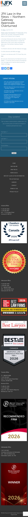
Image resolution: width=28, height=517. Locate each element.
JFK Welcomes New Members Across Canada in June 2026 (13, 101)
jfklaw (4, 30)
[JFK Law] (6, 5)
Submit (14, 153)
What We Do (14, 169)
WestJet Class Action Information (14, 176)
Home (14, 163)
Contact (14, 185)
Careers (14, 182)
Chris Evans (21, 32)
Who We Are (14, 166)
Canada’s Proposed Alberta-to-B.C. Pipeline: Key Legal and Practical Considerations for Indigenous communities (12, 96)
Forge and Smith (14, 514)
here (25, 48)
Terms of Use (14, 188)
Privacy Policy (14, 191)
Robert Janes (4, 32)
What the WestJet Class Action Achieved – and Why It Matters (14, 87)
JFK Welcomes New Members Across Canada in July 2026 (13, 91)
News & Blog (14, 172)
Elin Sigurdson (11, 32)
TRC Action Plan (14, 179)
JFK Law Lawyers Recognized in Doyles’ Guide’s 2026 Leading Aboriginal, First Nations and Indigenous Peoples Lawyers (14, 83)
